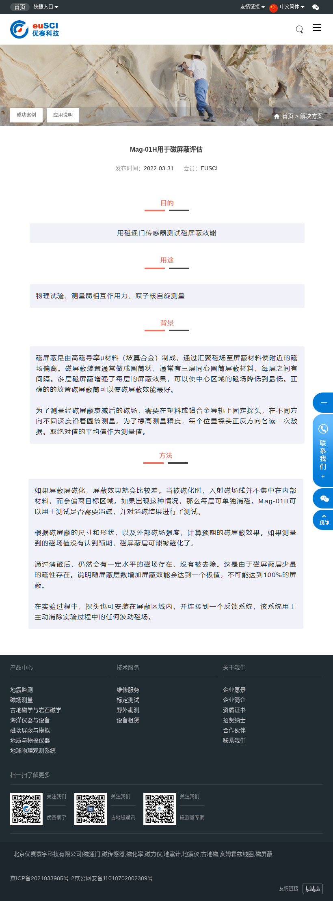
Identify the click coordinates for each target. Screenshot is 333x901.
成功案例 (26, 115)
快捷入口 (43, 7)
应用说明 (63, 115)
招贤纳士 (234, 720)
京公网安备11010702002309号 (113, 876)
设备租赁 (128, 720)
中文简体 (289, 7)
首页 (20, 7)
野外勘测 (128, 710)
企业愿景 (234, 689)
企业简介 (234, 700)
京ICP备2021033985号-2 (42, 876)
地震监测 (21, 689)
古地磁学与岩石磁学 (35, 710)
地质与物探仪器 (30, 740)
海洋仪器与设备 (30, 720)
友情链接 (250, 7)
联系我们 (234, 740)
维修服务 (128, 689)
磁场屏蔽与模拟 (30, 730)
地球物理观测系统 (33, 750)
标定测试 (128, 700)
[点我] (317, 27)
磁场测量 (21, 700)
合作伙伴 (234, 730)
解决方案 (311, 116)
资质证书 (234, 710)
